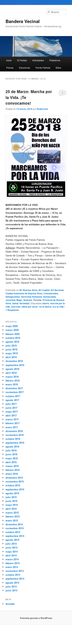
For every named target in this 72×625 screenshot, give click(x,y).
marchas (15, 306)
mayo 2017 (12, 411)
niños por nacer (30, 306)
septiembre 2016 (15, 442)
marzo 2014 (12, 559)
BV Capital (44, 290)
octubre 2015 (13, 485)
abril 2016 (11, 462)
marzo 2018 (12, 376)
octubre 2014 (13, 532)
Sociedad (24, 303)
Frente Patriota (42, 67)
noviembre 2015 (15, 481)
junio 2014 (11, 547)
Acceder (10, 604)
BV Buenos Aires (28, 290)
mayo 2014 (12, 551)
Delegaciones (13, 296)
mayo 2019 (12, 353)
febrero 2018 (13, 380)
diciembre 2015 (14, 477)
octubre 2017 (13, 396)
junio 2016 (11, 454)
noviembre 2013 (15, 571)
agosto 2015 (12, 493)
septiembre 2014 (15, 536)
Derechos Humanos (31, 296)
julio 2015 (11, 497)
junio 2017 (11, 407)
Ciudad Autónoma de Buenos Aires (24, 293)
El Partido (22, 60)
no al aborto (45, 306)
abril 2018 (11, 372)
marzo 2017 (12, 419)
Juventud (10, 300)
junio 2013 (11, 590)
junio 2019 (11, 349)
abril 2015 (11, 508)
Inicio (9, 60)
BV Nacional (57, 290)
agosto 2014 (12, 539)
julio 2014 (11, 543)
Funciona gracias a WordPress (36, 618)
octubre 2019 (13, 338)
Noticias (27, 300)
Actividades (38, 60)
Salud (15, 303)
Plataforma (54, 60)
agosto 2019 (12, 341)
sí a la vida (58, 306)
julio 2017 (11, 404)
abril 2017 (11, 415)
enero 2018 (12, 384)
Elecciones (24, 67)
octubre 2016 (13, 439)
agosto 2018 (12, 369)
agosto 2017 (12, 400)
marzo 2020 (12, 330)
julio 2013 (11, 586)
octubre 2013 (13, 574)
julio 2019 (11, 345)
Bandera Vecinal (23, 21)
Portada (37, 300)
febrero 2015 (13, 516)
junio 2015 (11, 501)
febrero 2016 (13, 470)
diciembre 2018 (14, 361)
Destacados (49, 296)
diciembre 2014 (14, 524)
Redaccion (42, 109)
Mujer (19, 300)
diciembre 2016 (14, 431)
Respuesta (12, 310)
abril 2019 (11, 357)
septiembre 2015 (15, 489)
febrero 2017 (13, 423)
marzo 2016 (12, 466)
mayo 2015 (12, 505)
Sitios (58, 67)
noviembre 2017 (15, 392)
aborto (45, 303)
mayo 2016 (12, 458)
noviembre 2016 (15, 435)
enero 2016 (12, 473)
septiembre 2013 (15, 578)
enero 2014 (12, 567)
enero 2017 (12, 427)
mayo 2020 (12, 326)
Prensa (9, 67)
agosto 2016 (12, 446)
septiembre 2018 (15, 365)
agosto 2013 (12, 582)
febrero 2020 (13, 334)
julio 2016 (11, 450)
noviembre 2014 (15, 528)
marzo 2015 (12, 512)
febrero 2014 (13, 563)
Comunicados (51, 293)
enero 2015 (12, 520)
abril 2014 (11, 555)
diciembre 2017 (14, 388)
